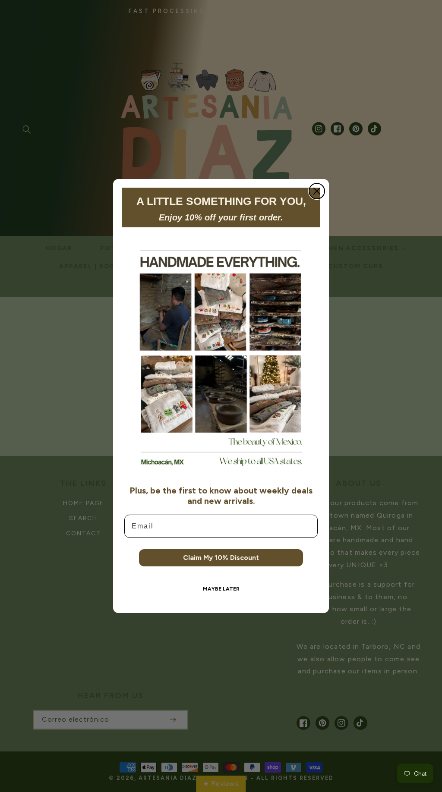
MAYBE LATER (221, 589)
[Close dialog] (317, 191)
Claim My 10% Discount (221, 557)
